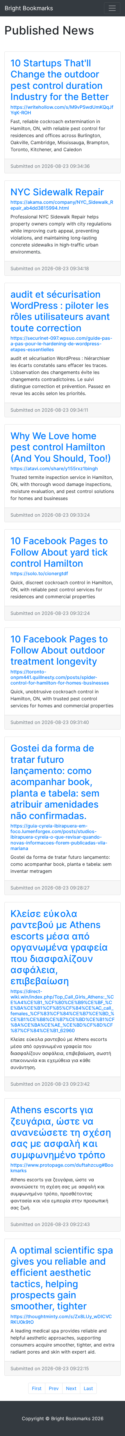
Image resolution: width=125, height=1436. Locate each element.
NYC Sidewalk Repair (57, 192)
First (37, 1388)
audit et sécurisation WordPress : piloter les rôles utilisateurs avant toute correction (60, 311)
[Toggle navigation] (112, 8)
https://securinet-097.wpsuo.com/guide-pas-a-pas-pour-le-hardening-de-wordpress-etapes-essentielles (61, 343)
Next (71, 1388)
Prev (54, 1388)
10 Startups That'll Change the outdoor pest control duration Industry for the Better (59, 79)
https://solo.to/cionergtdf (39, 573)
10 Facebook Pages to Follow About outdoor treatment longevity (59, 650)
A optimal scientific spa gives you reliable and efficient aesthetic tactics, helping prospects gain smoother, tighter (61, 1278)
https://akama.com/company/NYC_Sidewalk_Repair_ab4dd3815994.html (61, 205)
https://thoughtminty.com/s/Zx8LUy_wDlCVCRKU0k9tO (61, 1319)
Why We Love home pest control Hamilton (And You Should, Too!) (60, 447)
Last (88, 1388)
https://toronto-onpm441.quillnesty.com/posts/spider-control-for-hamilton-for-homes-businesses (59, 677)
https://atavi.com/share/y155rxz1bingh (54, 468)
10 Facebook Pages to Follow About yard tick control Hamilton (59, 552)
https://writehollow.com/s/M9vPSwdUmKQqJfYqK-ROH (61, 109)
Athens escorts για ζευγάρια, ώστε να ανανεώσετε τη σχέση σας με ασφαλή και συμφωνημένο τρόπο (60, 1132)
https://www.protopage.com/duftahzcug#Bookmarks (61, 1167)
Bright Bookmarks (29, 8)
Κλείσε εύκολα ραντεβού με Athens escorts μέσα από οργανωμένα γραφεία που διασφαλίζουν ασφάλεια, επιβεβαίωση (59, 947)
